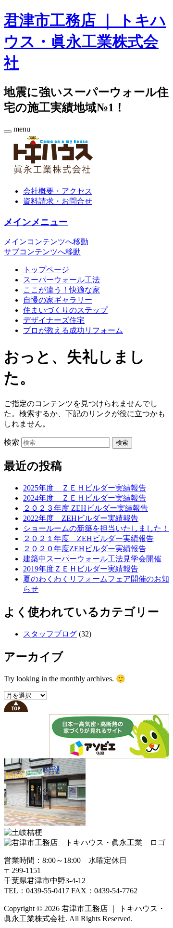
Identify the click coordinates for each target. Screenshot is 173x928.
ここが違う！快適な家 (61, 290)
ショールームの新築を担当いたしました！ (96, 528)
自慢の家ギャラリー (57, 300)
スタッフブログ (50, 634)
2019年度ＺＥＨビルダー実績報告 (80, 569)
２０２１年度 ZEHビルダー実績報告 (88, 538)
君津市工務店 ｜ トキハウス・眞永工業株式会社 (85, 41)
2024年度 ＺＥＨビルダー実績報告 (84, 498)
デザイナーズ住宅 (54, 320)
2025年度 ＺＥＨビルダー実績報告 (84, 488)
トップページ (46, 269)
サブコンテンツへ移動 (42, 252)
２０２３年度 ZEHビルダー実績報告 (85, 508)
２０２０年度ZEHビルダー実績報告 (84, 548)
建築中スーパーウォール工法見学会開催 (92, 559)
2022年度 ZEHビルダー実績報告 (80, 518)
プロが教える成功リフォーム (73, 330)
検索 (11, 442)
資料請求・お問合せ (57, 201)
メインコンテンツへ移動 (46, 242)
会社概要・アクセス (57, 191)
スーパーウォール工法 (61, 280)
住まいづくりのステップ (65, 310)
